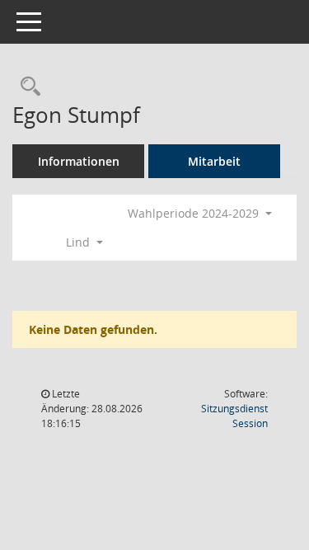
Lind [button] (79, 242)
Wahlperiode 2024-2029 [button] (195, 213)
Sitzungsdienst (234, 416)
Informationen (78, 161)
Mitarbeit (214, 161)
